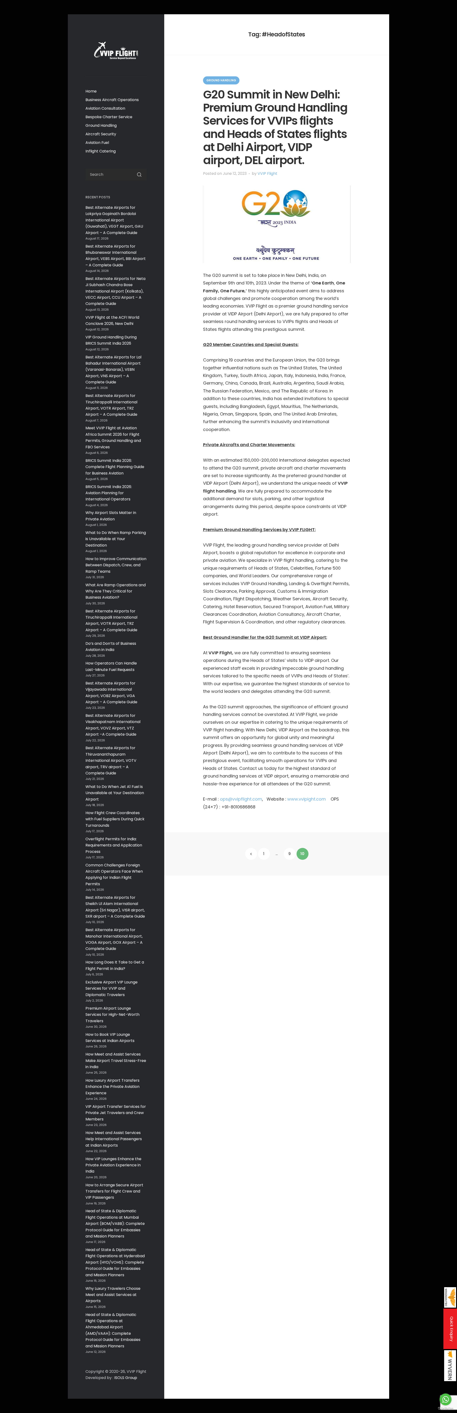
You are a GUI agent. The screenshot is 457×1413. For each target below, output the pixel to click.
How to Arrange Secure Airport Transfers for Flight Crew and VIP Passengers (114, 1191)
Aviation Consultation (105, 108)
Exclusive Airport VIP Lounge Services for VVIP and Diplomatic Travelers (111, 988)
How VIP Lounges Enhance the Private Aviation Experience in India (113, 1165)
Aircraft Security (100, 134)
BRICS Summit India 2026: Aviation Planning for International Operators (108, 493)
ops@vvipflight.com (241, 799)
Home (91, 91)
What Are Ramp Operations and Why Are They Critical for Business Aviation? (115, 591)
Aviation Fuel (97, 142)
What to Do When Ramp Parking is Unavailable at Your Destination (115, 539)
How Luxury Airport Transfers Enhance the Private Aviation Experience (112, 1087)
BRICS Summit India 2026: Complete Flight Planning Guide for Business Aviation (114, 467)
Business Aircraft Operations (112, 100)
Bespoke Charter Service (108, 117)
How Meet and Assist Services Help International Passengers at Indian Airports (113, 1139)
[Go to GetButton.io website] (445, 1408)
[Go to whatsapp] (446, 1399)
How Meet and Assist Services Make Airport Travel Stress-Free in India (115, 1060)
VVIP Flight (267, 173)
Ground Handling (101, 125)
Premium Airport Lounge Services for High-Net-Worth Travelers (112, 1015)
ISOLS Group (125, 1377)
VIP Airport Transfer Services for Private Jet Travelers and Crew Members (115, 1113)
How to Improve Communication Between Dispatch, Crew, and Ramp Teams (115, 565)
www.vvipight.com (306, 799)
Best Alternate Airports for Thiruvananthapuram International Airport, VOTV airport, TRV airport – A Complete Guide (110, 760)
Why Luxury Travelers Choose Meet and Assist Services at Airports (112, 1295)
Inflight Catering (100, 151)
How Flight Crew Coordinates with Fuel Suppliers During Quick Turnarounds (114, 819)
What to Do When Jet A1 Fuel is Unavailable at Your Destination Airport (114, 793)
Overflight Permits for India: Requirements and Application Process (113, 845)
